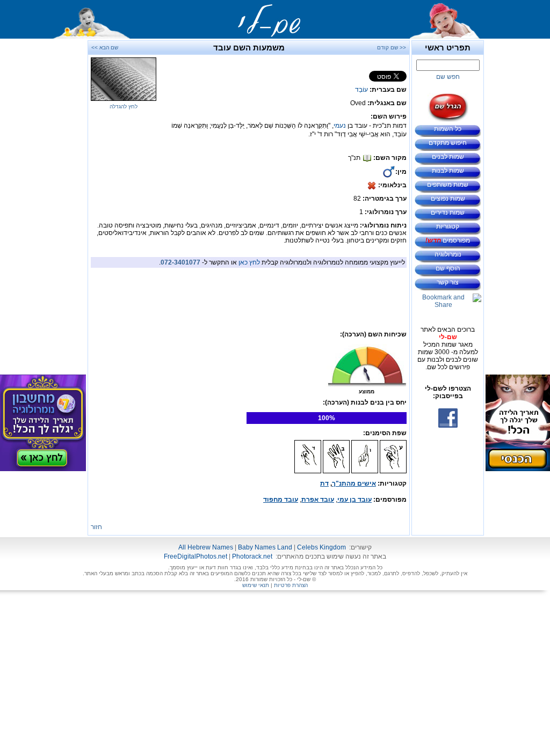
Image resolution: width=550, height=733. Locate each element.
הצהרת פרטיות (291, 585)
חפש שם (448, 76)
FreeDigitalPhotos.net (195, 556)
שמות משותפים (447, 184)
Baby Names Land (265, 547)
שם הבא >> (104, 47)
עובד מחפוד (280, 499)
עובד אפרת (317, 499)
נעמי (340, 125)
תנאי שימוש (255, 585)
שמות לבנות (448, 170)
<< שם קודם (391, 47)
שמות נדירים (448, 212)
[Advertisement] (518, 201)
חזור (96, 527)
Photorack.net (252, 556)
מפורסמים (447, 240)
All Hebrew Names (205, 547)
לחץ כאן (249, 262)
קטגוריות (447, 226)
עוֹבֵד (361, 89)
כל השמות (447, 129)
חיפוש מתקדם (448, 142)
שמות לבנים (448, 156)
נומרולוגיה (448, 254)
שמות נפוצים (448, 198)
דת (324, 483)
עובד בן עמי (354, 499)
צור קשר (448, 282)
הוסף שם (448, 268)
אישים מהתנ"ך (354, 483)
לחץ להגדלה (124, 106)
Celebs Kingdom (321, 547)
